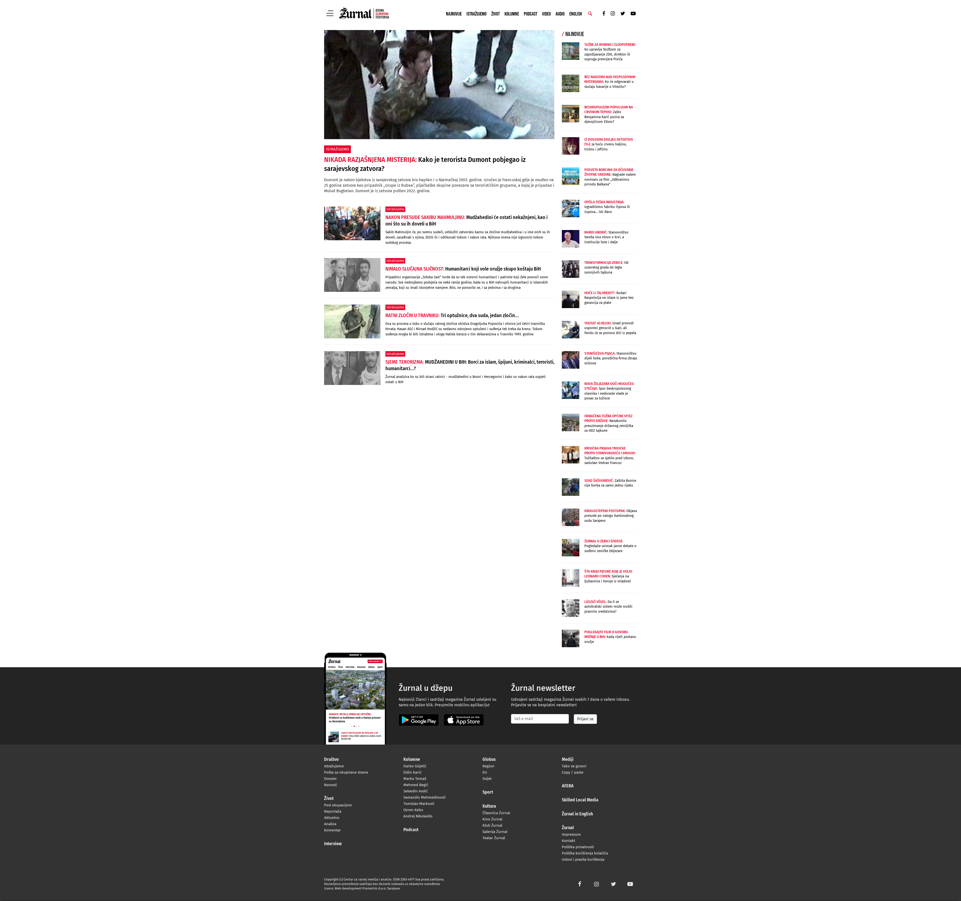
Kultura (489, 806)
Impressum (571, 834)
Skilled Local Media (580, 800)
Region (488, 766)
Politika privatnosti (578, 847)
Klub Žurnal (492, 825)
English (575, 14)
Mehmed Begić (415, 785)
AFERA (568, 786)
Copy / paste (572, 772)
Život (495, 14)
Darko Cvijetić (414, 766)
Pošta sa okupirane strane (346, 772)
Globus (489, 759)
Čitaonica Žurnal (496, 813)
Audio (560, 14)
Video (546, 14)
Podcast (530, 14)
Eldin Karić (412, 772)
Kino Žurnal (492, 819)
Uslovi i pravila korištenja (583, 859)
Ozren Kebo (413, 810)
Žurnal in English (577, 814)
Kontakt (568, 840)
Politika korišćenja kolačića (585, 853)
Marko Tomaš (414, 778)
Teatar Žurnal (494, 838)
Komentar (332, 830)
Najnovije (454, 14)
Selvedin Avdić (415, 791)
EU (485, 772)
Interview (333, 843)
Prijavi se (585, 719)
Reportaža (332, 811)
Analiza (330, 824)
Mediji (568, 759)
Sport (488, 792)
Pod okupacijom (338, 805)
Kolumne (512, 14)
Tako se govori (574, 766)
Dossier (330, 778)
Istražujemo (476, 14)
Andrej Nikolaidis (417, 816)
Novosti (330, 785)
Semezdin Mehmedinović (424, 797)
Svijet (487, 778)
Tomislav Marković (418, 803)
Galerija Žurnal (495, 831)
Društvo (331, 759)
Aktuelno (331, 817)
